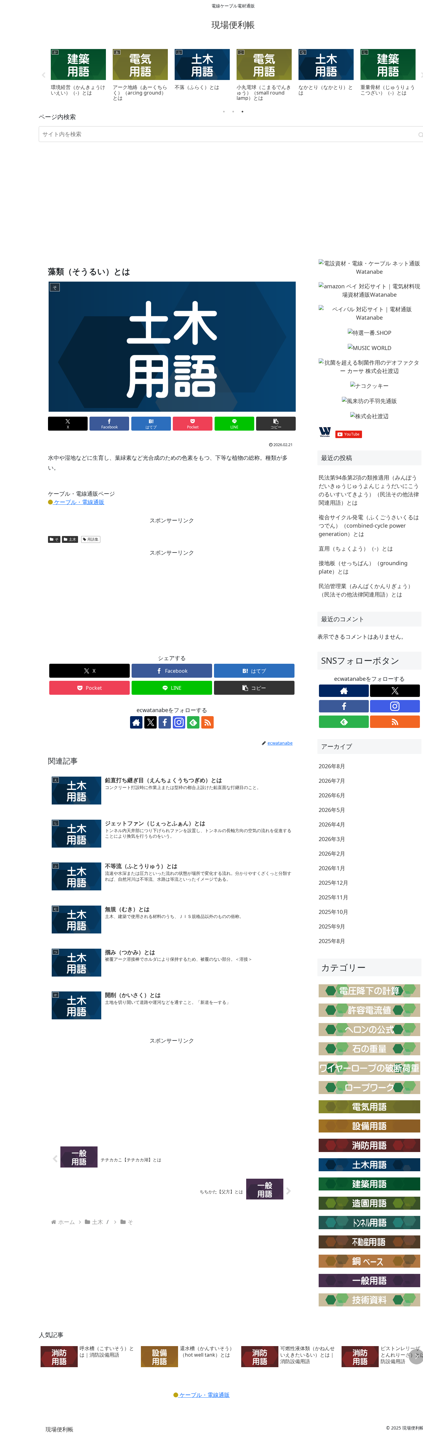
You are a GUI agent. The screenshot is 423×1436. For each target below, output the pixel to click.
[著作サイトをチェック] (136, 722)
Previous (43, 75)
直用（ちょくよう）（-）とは (356, 548)
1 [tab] (224, 112)
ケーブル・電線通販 (78, 502)
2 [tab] (233, 112)
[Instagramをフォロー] (179, 722)
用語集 (92, 539)
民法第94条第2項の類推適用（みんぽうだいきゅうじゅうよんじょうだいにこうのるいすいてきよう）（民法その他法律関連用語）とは (369, 490)
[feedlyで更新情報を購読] (193, 722)
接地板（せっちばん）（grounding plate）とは (363, 567)
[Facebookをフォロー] (165, 722)
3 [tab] (242, 112)
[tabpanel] (78, 74)
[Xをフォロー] (150, 722)
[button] (276, 424)
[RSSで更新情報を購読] (207, 722)
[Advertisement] (233, 196)
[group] (88, 1357)
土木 (72, 539)
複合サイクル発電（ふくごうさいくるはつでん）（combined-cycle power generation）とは (369, 525)
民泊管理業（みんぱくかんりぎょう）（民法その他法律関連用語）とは (366, 590)
